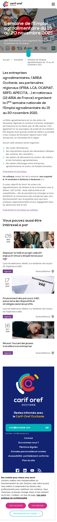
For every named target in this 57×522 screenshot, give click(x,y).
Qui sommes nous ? (28, 443)
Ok (47, 427)
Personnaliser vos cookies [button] (25, 513)
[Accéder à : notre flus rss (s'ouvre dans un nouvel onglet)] (39, 470)
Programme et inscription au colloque (20, 210)
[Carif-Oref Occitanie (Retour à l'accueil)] (12, 4)
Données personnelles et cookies (28, 452)
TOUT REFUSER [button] (37, 505)
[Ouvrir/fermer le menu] (53, 4)
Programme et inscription (15, 171)
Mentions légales (28, 447)
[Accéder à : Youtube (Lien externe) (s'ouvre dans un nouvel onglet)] (32, 470)
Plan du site (28, 460)
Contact (28, 438)
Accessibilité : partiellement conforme (28, 456)
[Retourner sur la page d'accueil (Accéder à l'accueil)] (28, 389)
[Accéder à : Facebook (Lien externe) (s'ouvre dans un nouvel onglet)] (17, 470)
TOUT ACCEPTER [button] (15, 505)
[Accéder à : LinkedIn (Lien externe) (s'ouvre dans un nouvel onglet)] (24, 470)
